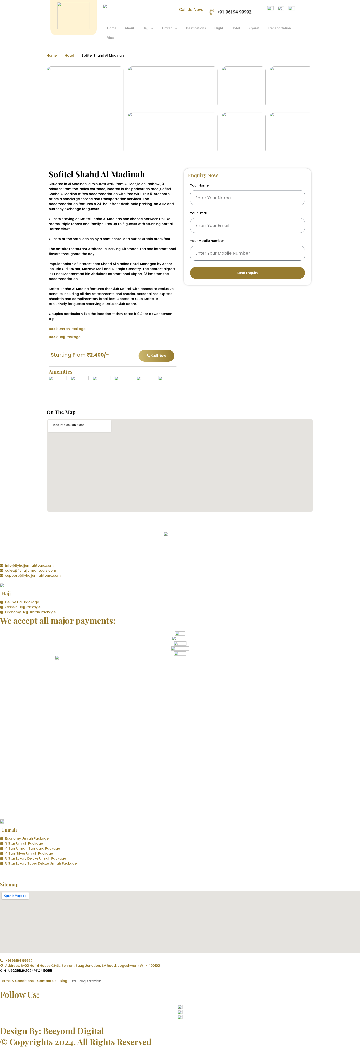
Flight (218, 28)
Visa (110, 38)
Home (111, 28)
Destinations (196, 28)
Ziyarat (253, 28)
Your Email (199, 213)
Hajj (145, 28)
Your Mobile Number (207, 241)
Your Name (199, 186)
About (129, 28)
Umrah (167, 28)
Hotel (235, 28)
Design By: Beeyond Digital (52, 1030)
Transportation (279, 28)
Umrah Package (67, 328)
